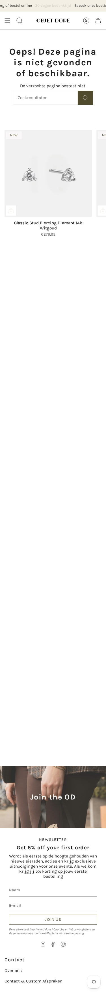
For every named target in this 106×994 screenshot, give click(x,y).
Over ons (13, 970)
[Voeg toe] (11, 210)
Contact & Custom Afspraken (33, 981)
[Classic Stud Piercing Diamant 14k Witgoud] (48, 173)
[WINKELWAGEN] (98, 20)
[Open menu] (7, 20)
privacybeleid (82, 929)
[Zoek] (85, 98)
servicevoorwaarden (26, 933)
